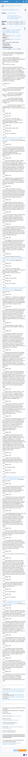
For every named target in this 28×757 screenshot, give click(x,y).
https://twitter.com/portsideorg (16, 697)
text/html (14, 49)
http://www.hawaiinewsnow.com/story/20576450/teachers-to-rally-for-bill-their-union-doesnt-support (13, 289)
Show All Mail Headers (13, 18)
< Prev (14, 21)
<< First (9, 21)
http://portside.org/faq (8, 724)
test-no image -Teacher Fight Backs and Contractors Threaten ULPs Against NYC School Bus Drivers (11, 31)
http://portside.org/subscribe (16, 694)
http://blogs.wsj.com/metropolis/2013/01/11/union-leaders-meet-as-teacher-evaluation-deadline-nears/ (13, 602)
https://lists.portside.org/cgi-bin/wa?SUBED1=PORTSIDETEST (11, 743)
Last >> (23, 21)
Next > (18, 21)
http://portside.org (19, 695)
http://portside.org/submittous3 (10, 720)
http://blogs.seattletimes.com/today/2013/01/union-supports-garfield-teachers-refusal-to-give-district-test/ (13, 478)
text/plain (4, 49)
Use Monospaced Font (13, 16)
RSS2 (24, 750)
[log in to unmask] (15, 36)
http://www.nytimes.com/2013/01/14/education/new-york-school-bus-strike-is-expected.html (13, 139)
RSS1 (20, 750)
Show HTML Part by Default (14, 17)
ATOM (15, 750)
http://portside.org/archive (9, 732)
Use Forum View (11, 13)
